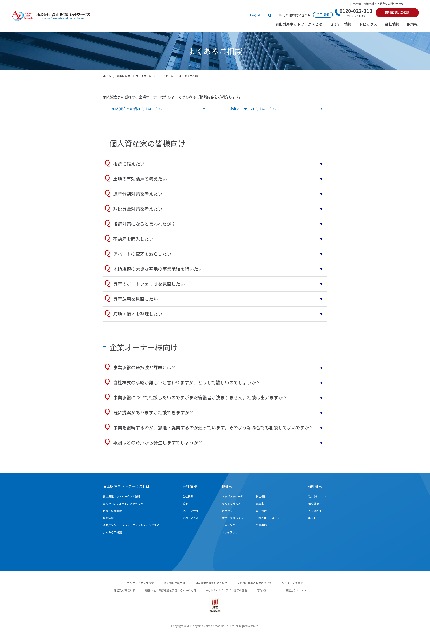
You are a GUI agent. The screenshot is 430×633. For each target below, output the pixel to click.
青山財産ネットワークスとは (298, 24)
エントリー (315, 518)
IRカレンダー (230, 525)
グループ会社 (190, 510)
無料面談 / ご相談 (397, 12)
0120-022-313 (356, 12)
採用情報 (322, 14)
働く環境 (313, 503)
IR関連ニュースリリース (270, 518)
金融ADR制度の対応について (254, 583)
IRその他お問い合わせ (295, 15)
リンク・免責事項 (292, 583)
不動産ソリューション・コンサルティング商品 (131, 525)
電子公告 (261, 510)
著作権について (266, 590)
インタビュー (316, 510)
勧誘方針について (296, 590)
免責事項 (261, 525)
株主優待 (261, 496)
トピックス (368, 24)
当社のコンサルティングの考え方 (123, 503)
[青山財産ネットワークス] (50, 16)
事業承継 (108, 518)
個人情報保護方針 (174, 583)
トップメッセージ (232, 496)
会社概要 (188, 496)
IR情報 (412, 24)
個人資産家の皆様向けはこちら (137, 108)
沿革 (185, 503)
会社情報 (392, 24)
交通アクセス (190, 518)
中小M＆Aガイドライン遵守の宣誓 (226, 590)
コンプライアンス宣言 (140, 583)
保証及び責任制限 (124, 590)
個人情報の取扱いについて (211, 583)
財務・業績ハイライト (235, 518)
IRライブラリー (231, 532)
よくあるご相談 (112, 532)
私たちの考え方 (231, 503)
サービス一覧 (165, 76)
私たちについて (317, 496)
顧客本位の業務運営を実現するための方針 (170, 590)
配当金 (260, 503)
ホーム (107, 76)
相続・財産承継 (112, 510)
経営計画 (227, 510)
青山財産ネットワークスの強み (122, 496)
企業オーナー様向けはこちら (253, 108)
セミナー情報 (340, 24)
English (255, 15)
